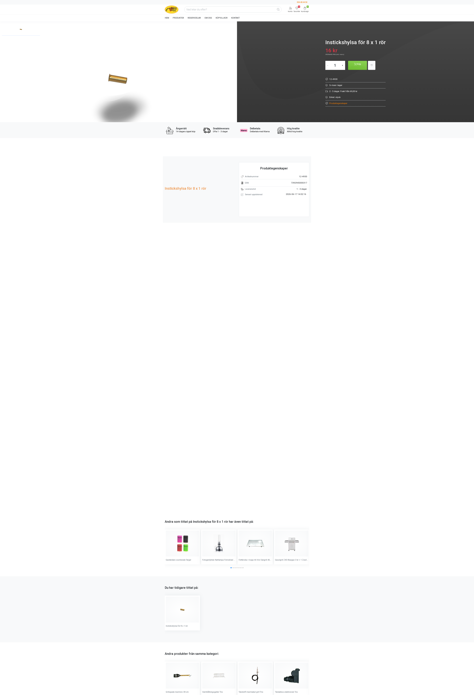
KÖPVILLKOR (221, 18)
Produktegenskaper (338, 103)
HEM (167, 18)
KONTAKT (235, 18)
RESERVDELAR (194, 18)
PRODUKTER (178, 18)
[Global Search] (278, 9)
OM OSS (208, 18)
